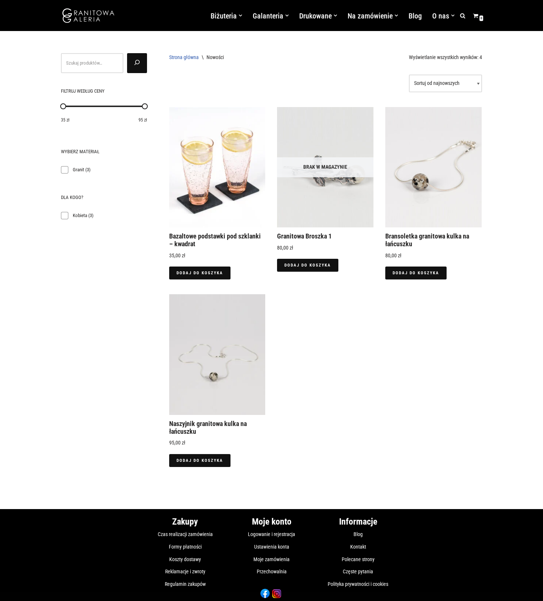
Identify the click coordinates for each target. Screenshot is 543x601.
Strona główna (184, 57)
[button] (240, 15)
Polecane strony (358, 559)
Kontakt (358, 547)
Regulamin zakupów (185, 584)
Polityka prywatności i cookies (358, 584)
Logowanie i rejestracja (271, 534)
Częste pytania (358, 571)
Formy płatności (185, 547)
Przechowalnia (272, 571)
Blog (415, 15)
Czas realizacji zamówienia (185, 534)
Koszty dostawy (185, 559)
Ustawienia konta (271, 547)
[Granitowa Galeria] (88, 15)
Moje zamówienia (271, 559)
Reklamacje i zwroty (185, 571)
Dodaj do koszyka (200, 273)
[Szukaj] (462, 15)
